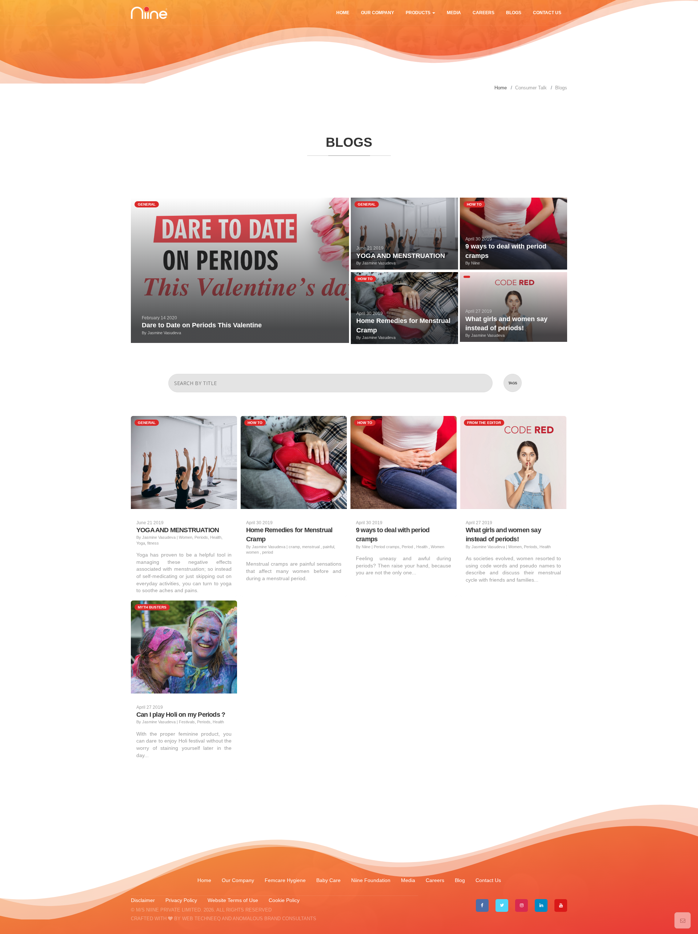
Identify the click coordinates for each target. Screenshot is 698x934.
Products (419, 12)
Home (342, 12)
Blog (460, 880)
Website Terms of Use (234, 900)
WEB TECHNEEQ (201, 918)
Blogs (513, 12)
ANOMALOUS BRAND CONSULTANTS (274, 918)
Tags (512, 383)
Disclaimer (143, 900)
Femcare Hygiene (286, 880)
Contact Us (547, 12)
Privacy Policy (181, 900)
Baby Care (329, 880)
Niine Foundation (370, 880)
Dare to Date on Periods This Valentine (202, 325)
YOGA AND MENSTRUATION (400, 255)
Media (454, 12)
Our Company (377, 12)
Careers (483, 12)
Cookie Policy (284, 900)
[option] (349, 42)
